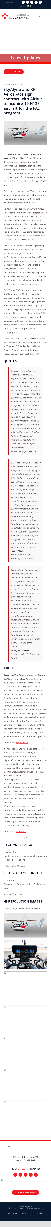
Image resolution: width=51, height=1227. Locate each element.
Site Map (23, 1208)
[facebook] (23, 2)
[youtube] (36, 2)
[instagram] (31, 2)
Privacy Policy (13, 1208)
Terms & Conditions (35, 1208)
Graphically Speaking (36, 1213)
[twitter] (27, 2)
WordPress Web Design (16, 1213)
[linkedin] (40, 2)
